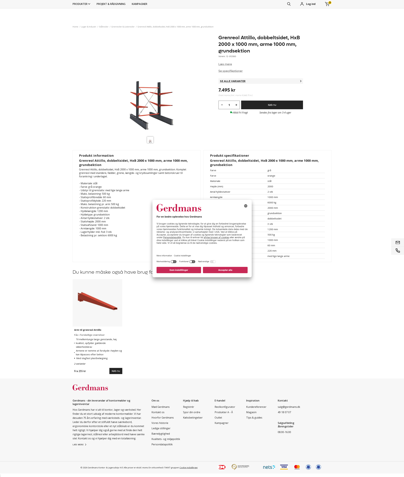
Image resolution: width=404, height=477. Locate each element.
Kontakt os (158, 412)
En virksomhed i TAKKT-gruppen (164, 467)
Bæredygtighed (161, 433)
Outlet (218, 417)
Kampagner (139, 4)
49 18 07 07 (284, 412)
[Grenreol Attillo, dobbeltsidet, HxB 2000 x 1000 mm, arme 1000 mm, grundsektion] (151, 84)
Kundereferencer (256, 407)
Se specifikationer (230, 71)
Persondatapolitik (162, 444)
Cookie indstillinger (189, 467)
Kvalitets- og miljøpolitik (166, 439)
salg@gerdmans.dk (289, 407)
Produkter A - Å (224, 412)
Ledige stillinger (161, 428)
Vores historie (160, 423)
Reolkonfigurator (225, 407)
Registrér (188, 407)
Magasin (251, 412)
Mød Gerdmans (161, 407)
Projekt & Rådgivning (111, 4)
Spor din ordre (191, 412)
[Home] (90, 391)
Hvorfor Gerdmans (163, 417)
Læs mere (225, 64)
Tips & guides (254, 417)
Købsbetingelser (193, 417)
